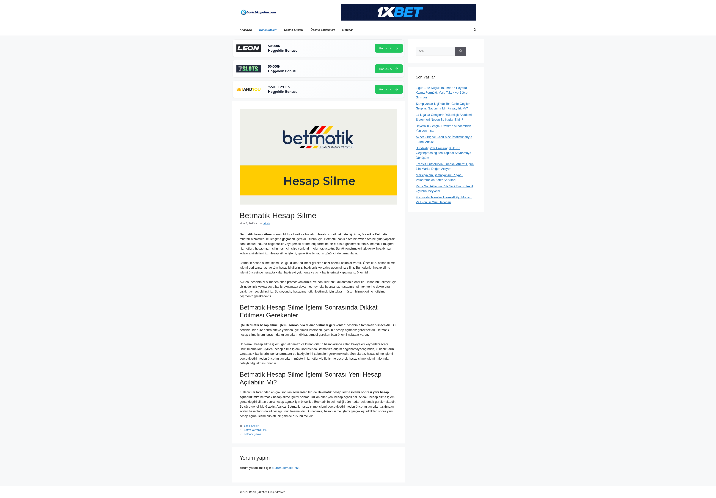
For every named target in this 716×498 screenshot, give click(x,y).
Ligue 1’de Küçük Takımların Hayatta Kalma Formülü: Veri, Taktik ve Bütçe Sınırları (441, 92)
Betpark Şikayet (253, 433)
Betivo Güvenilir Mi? (255, 429)
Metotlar (347, 29)
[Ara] (460, 51)
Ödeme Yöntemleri (322, 29)
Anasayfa (246, 29)
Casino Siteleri (293, 29)
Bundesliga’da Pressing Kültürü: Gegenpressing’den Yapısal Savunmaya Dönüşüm (443, 153)
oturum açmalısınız (285, 468)
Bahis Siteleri (268, 29)
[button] (475, 29)
